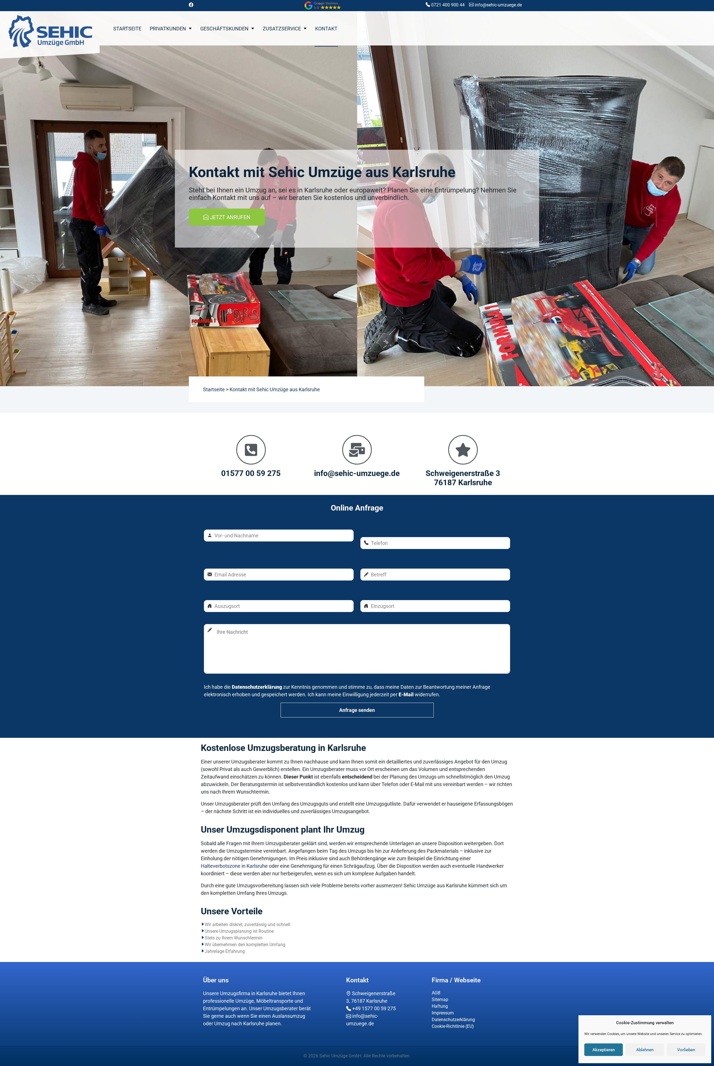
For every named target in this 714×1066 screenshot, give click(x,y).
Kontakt (326, 29)
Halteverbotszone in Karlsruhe (234, 866)
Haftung (440, 1006)
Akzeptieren (603, 1049)
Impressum (443, 1013)
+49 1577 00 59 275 (373, 1008)
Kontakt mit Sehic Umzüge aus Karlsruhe (275, 389)
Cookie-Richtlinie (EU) (453, 1026)
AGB (436, 992)
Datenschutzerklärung (257, 687)
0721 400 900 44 (447, 5)
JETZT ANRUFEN (229, 217)
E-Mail (406, 694)
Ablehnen (644, 1049)
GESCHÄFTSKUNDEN (224, 29)
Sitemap (440, 999)
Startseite (127, 29)
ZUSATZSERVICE (282, 29)
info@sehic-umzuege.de (498, 5)
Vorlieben (686, 1049)
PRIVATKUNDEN (168, 29)
